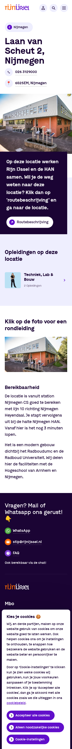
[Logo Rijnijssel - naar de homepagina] (17, 8)
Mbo (9, 603)
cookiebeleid (16, 703)
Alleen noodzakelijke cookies (37, 727)
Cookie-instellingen (30, 739)
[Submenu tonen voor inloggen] (43, 8)
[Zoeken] (54, 8)
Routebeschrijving (32, 222)
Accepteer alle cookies (32, 715)
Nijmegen (21, 27)
